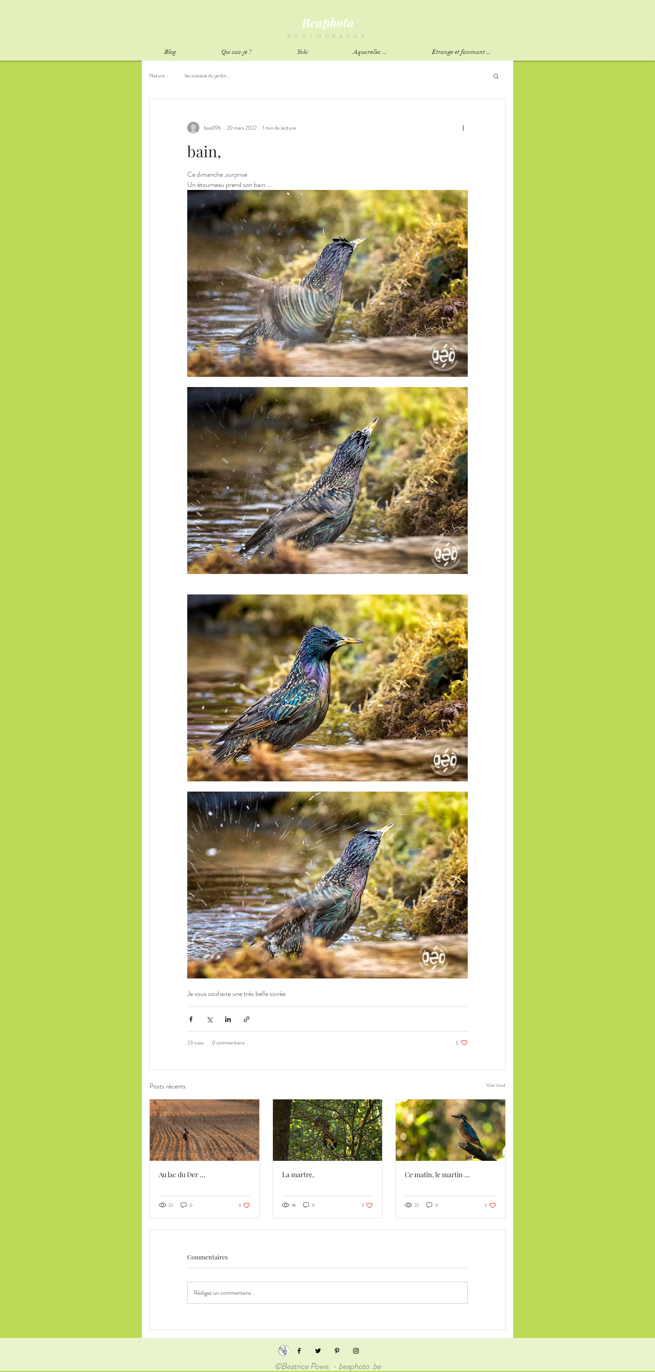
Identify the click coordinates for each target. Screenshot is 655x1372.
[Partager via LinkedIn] (228, 1019)
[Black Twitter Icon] (318, 1351)
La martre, (298, 1174)
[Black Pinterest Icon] (337, 1351)
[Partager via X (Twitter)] (209, 1019)
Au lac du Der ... (182, 1174)
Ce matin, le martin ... (437, 1174)
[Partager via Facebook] (190, 1019)
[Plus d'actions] (463, 127)
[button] (496, 76)
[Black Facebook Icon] (299, 1351)
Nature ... (159, 75)
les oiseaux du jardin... (207, 75)
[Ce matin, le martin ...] (450, 1130)
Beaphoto (328, 22)
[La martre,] (327, 1130)
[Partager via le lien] (246, 1019)
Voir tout (496, 1085)
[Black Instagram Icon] (356, 1351)
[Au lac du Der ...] (204, 1130)
